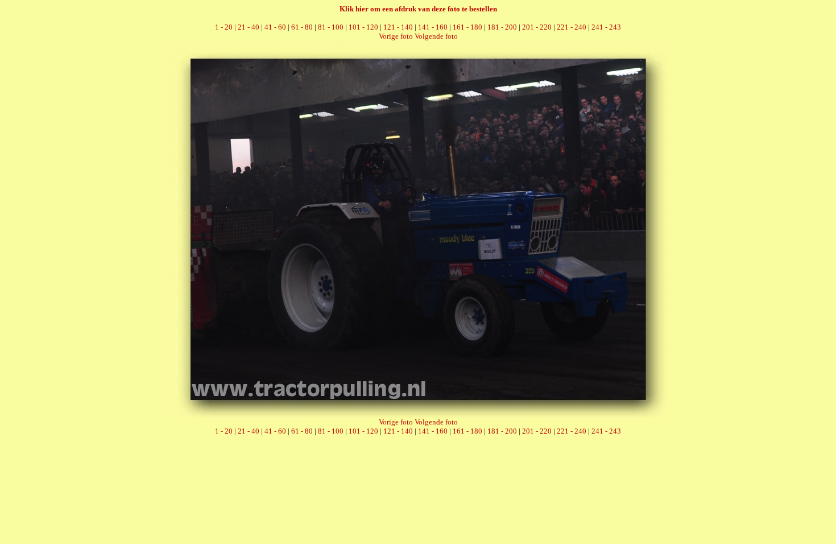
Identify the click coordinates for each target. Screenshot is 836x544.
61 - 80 (302, 27)
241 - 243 (606, 27)
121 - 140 (398, 27)
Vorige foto (396, 36)
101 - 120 (363, 27)
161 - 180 (467, 27)
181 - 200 (502, 27)
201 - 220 (537, 27)
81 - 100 (330, 27)
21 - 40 (248, 27)
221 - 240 (571, 27)
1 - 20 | (226, 27)
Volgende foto (436, 36)
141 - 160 (433, 27)
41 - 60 (275, 27)
